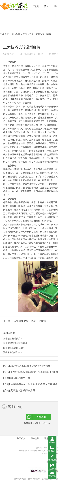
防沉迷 (52, 442)
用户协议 (35, 438)
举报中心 (52, 476)
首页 (36, 6)
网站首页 (15, 34)
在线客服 (42, 417)
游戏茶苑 (14, 6)
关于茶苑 (21, 438)
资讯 (46, 6)
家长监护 (52, 451)
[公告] (28, 366)
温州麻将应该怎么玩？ (14, 348)
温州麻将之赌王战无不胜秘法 (30, 321)
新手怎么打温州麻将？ (14, 338)
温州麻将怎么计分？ (13, 352)
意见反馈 (52, 460)
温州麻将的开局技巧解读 (15, 343)
